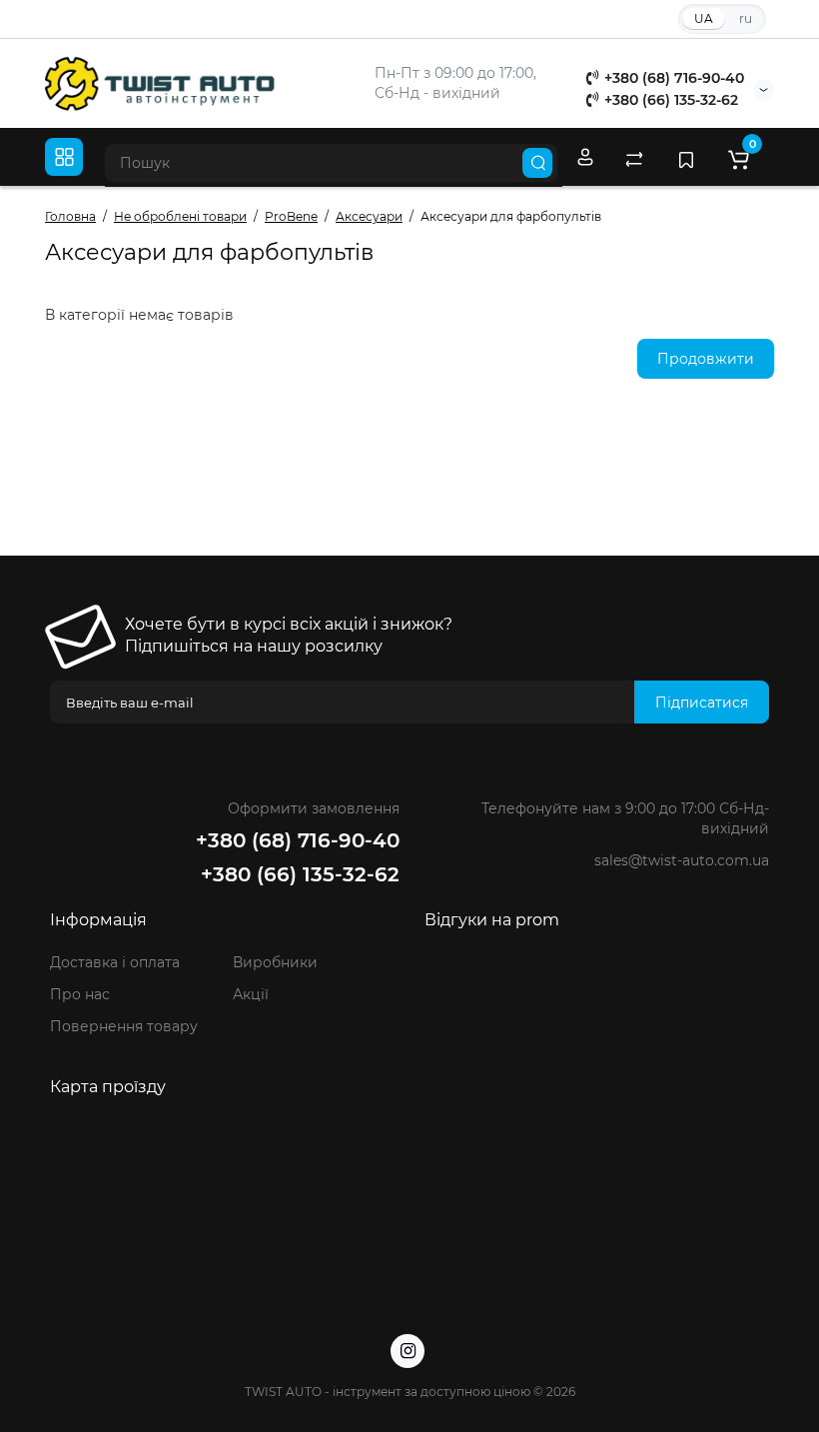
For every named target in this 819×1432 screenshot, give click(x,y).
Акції (251, 994)
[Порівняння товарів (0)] (634, 158)
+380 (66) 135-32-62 (669, 100)
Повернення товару (124, 1026)
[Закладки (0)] (686, 158)
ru (745, 18)
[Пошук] (537, 163)
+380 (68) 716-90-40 (672, 78)
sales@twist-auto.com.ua (681, 860)
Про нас (80, 994)
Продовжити (705, 359)
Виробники (275, 962)
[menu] (64, 157)
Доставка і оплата (115, 962)
